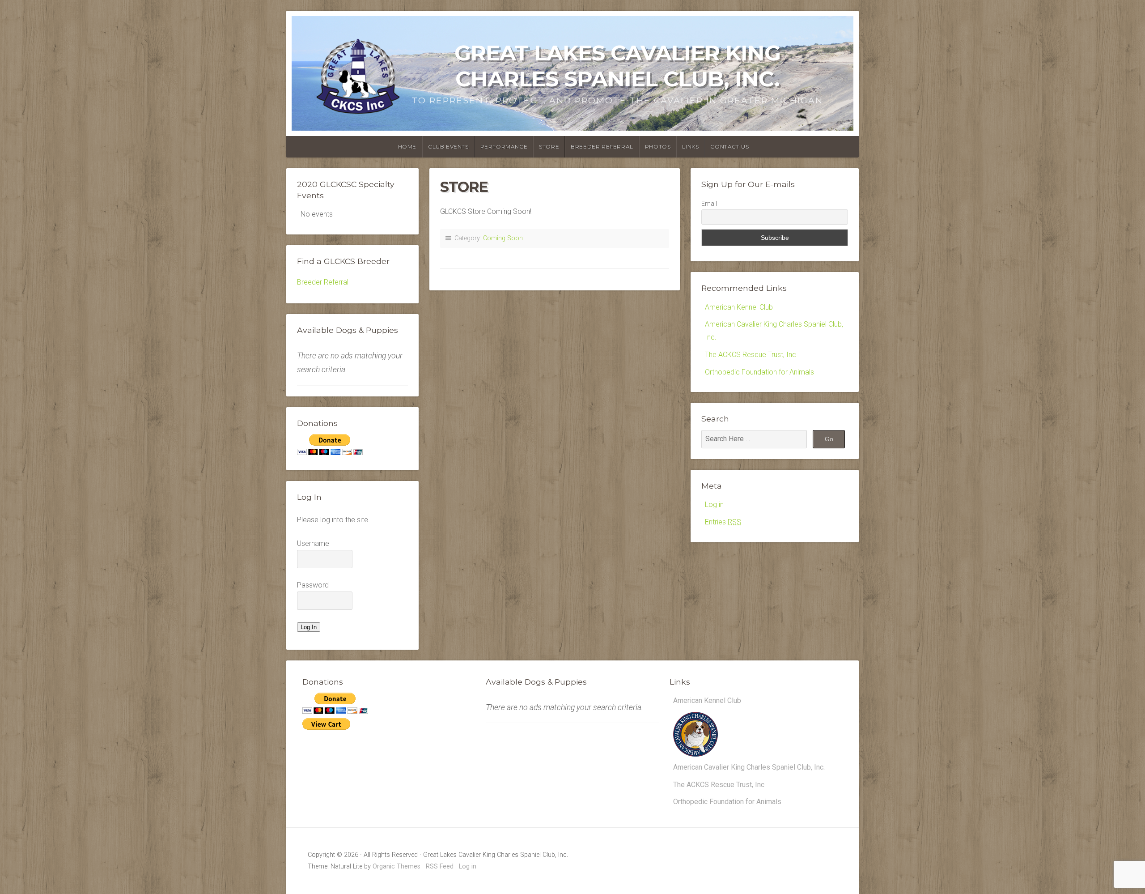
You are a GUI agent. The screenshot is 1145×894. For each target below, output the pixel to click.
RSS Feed (440, 866)
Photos (658, 146)
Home (407, 146)
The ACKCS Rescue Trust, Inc (750, 354)
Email (709, 203)
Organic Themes (396, 866)
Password (313, 585)
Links (690, 146)
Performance (504, 146)
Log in (714, 504)
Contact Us (729, 146)
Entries (723, 522)
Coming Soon (503, 238)
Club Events (448, 146)
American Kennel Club (739, 307)
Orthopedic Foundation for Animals (759, 372)
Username (313, 543)
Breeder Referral (602, 146)
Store (549, 146)
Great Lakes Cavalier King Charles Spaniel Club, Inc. (617, 66)
